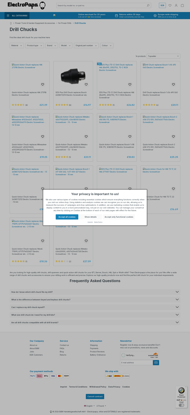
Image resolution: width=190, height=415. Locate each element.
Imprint (90, 222)
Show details (91, 217)
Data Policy (98, 222)
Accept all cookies (67, 217)
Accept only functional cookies (119, 217)
